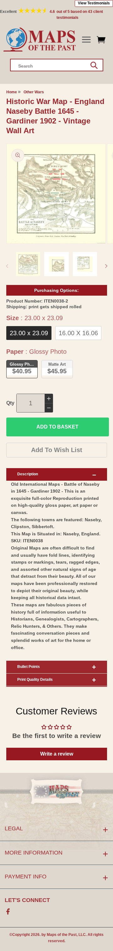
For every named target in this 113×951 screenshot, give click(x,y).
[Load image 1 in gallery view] (28, 264)
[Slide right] (106, 266)
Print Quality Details (35, 679)
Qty (10, 403)
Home (11, 92)
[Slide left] (7, 266)
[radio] (28, 333)
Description (27, 474)
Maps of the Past (62, 934)
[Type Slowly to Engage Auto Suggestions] (94, 65)
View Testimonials (94, 3)
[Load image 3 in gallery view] (85, 264)
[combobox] (56, 65)
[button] (86, 40)
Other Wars (34, 92)
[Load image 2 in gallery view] (56, 264)
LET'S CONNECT (27, 900)
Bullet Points (28, 666)
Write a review (56, 754)
